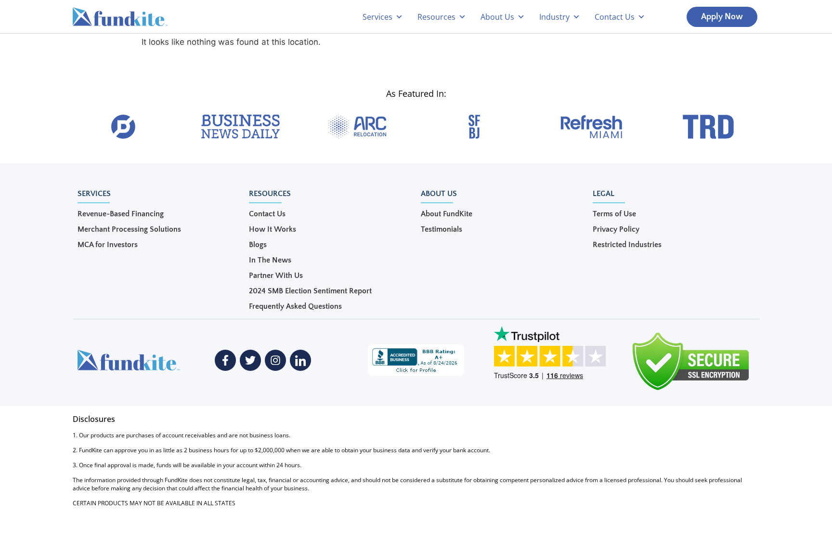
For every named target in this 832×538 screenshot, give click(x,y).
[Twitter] (250, 360)
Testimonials (441, 229)
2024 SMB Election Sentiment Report (310, 291)
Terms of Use (614, 214)
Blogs (258, 244)
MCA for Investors (108, 244)
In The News (270, 260)
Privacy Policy (616, 229)
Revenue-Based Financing (121, 214)
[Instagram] (275, 360)
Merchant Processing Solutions (129, 229)
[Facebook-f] (225, 360)
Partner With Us (276, 275)
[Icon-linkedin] (300, 360)
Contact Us (267, 214)
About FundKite (446, 214)
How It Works (272, 229)
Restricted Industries (627, 244)
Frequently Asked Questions (295, 306)
